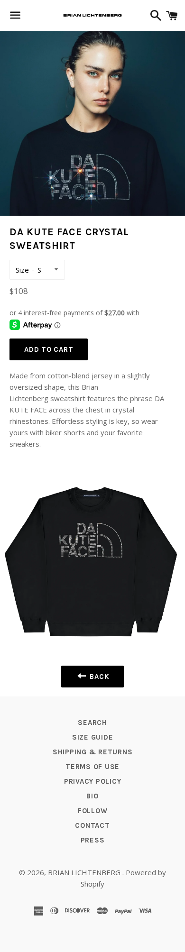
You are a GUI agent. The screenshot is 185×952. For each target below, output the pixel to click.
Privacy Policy (92, 781)
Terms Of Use (92, 766)
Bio (92, 796)
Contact (92, 825)
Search (92, 722)
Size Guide (92, 737)
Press (93, 840)
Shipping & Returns (93, 752)
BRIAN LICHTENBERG (85, 872)
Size (22, 270)
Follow (93, 810)
